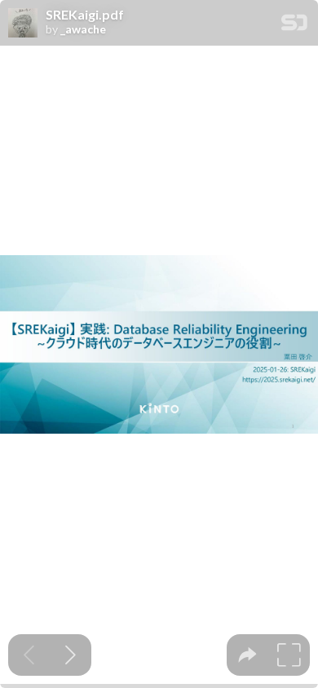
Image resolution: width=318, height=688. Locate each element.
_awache (83, 29)
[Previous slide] (29, 655)
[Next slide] (70, 655)
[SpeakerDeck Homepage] (294, 25)
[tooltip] (247, 655)
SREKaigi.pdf (85, 14)
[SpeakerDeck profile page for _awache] (23, 23)
